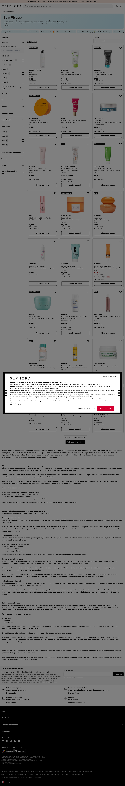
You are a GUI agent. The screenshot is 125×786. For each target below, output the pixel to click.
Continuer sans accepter (109, 376)
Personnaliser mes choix (85, 408)
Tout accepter (105, 408)
